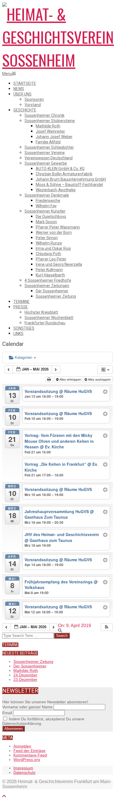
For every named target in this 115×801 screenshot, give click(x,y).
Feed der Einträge (29, 750)
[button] (106, 627)
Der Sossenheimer (29, 666)
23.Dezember (25, 679)
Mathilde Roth (25, 670)
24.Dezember (25, 675)
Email (7, 713)
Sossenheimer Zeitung (33, 661)
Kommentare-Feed (30, 755)
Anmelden (22, 746)
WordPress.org (26, 759)
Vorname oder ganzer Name (27, 707)
